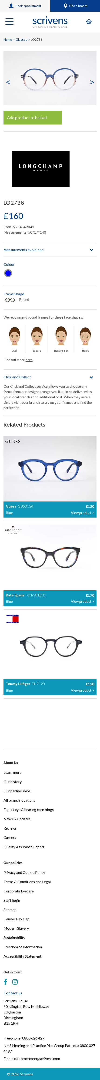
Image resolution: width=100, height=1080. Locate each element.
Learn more (12, 772)
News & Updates (16, 819)
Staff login (11, 900)
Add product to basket (27, 117)
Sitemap (10, 909)
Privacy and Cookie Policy (24, 872)
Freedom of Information (22, 947)
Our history (12, 781)
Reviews (10, 828)
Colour (8, 264)
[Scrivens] (50, 22)
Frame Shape (13, 294)
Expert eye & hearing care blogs (28, 809)
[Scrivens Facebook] (5, 982)
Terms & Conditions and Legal (27, 881)
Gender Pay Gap (16, 919)
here (29, 360)
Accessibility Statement (22, 956)
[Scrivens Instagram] (15, 982)
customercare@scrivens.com (37, 1058)
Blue (8, 273)
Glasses (21, 39)
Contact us (12, 993)
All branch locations (19, 800)
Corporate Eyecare (18, 891)
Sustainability (14, 937)
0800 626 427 (33, 1038)
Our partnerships (16, 791)
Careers (9, 837)
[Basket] (89, 21)
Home (7, 39)
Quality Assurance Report (23, 846)
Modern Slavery (16, 928)
